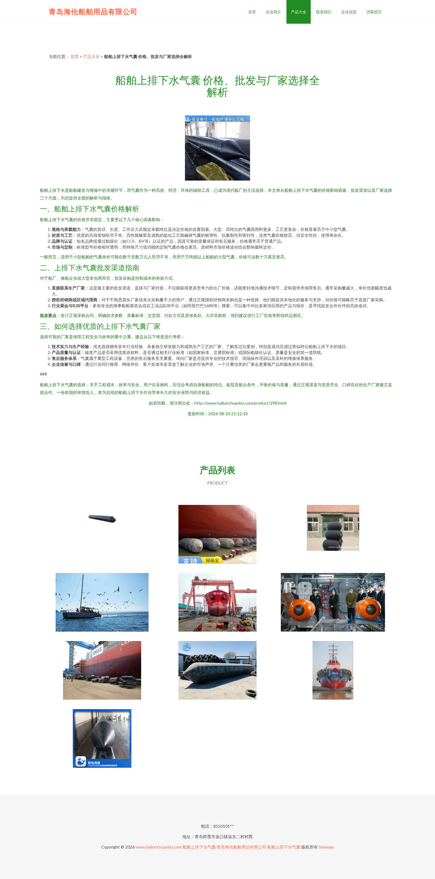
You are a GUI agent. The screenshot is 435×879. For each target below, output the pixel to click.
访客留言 (374, 11)
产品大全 (298, 11)
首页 (252, 11)
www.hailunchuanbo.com (159, 846)
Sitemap (326, 846)
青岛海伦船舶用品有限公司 (93, 11)
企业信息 (349, 11)
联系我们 (323, 11)
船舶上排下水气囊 (199, 846)
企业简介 (273, 11)
